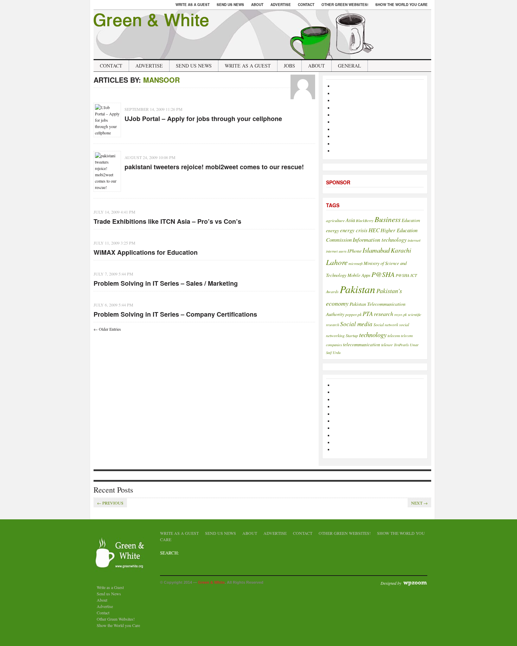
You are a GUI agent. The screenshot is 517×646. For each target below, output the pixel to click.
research (383, 313)
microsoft (356, 263)
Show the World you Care (401, 4)
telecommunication (361, 344)
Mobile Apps (358, 275)
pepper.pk (353, 314)
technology (373, 334)
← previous (110, 503)
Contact (306, 4)
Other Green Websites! (344, 4)
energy (332, 230)
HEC (374, 230)
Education (411, 220)
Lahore (336, 262)
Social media (356, 324)
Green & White (211, 582)
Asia (350, 219)
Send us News (230, 4)
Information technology (380, 239)
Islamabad (376, 250)
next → (419, 503)
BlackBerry (365, 220)
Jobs (289, 65)
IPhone (354, 250)
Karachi (401, 250)
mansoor (161, 80)
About (257, 4)
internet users (336, 251)
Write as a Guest (192, 4)
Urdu (336, 352)
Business (388, 219)
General (349, 65)
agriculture (335, 220)
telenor (387, 344)
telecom (394, 335)
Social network (386, 324)
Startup (352, 335)
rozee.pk (400, 314)
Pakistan (357, 289)
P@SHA (383, 274)
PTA (368, 314)
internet (414, 240)
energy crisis (354, 230)
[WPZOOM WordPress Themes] (414, 582)
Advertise (280, 4)
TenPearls (401, 344)
